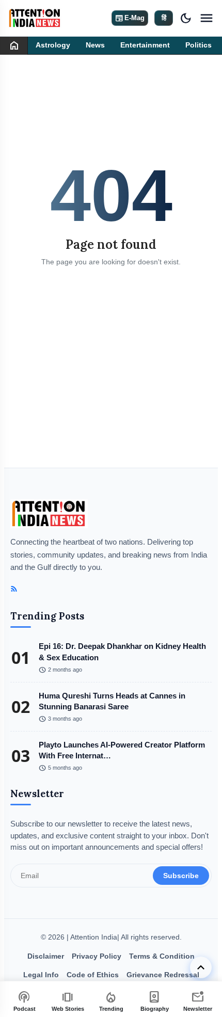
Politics (198, 45)
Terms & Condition (162, 956)
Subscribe (181, 875)
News (95, 45)
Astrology (53, 45)
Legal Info (41, 975)
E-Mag (130, 18)
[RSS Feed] (14, 589)
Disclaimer (45, 956)
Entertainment (145, 45)
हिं (164, 18)
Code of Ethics (93, 975)
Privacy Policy (96, 956)
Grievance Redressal (162, 975)
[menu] (206, 18)
